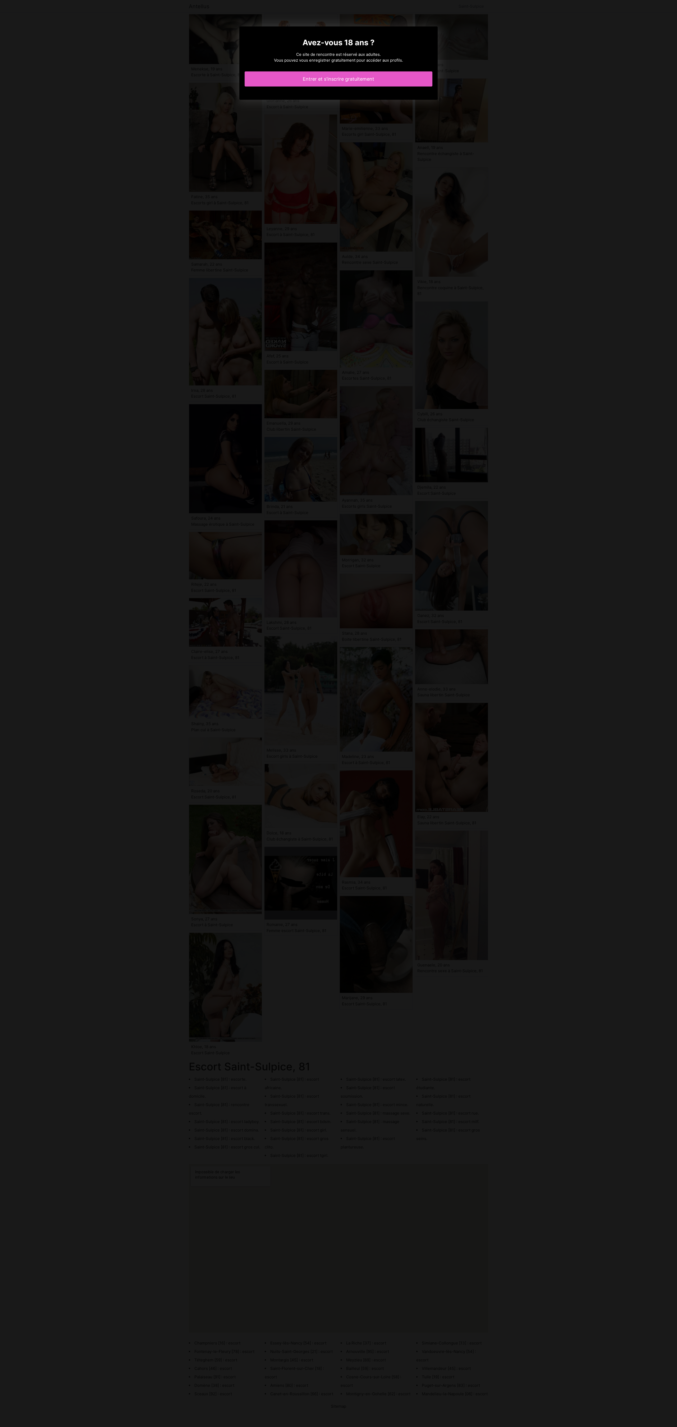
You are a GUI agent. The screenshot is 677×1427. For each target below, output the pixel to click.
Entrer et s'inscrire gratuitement (338, 79)
